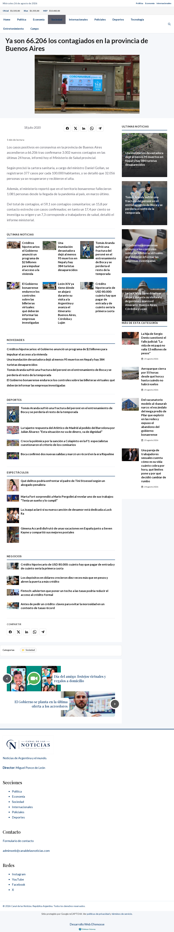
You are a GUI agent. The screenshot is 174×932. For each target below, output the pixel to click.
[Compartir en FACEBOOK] (67, 128)
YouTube (18, 879)
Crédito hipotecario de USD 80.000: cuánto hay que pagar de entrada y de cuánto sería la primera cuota (105, 297)
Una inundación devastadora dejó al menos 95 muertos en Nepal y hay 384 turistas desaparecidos (67, 256)
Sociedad (56, 19)
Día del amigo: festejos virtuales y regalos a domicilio (80, 678)
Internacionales (163, 3)
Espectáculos (18, 472)
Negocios (14, 556)
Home (6, 19)
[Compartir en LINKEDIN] (83, 128)
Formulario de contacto (18, 841)
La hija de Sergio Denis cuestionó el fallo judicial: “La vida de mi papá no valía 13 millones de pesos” (154, 343)
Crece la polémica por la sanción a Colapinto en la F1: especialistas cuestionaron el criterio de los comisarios (64, 443)
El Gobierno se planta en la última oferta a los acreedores (41, 703)
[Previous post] (7, 678)
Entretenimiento (13, 28)
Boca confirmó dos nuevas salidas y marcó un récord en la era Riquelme (67, 454)
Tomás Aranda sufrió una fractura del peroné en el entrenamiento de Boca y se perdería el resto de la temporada (105, 258)
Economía (149, 3)
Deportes (118, 19)
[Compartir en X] (75, 128)
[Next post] (115, 704)
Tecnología (137, 19)
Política (139, 3)
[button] (169, 24)
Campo (34, 28)
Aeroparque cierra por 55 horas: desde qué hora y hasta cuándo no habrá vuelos (153, 376)
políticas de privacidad (98, 914)
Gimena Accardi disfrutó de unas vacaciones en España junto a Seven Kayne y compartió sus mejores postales (66, 530)
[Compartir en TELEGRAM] (100, 128)
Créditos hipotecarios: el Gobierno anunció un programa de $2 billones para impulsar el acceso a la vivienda (31, 258)
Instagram (18, 874)
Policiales (100, 19)
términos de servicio (122, 914)
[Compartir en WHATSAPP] (91, 128)
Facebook (18, 884)
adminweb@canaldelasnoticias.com (26, 850)
